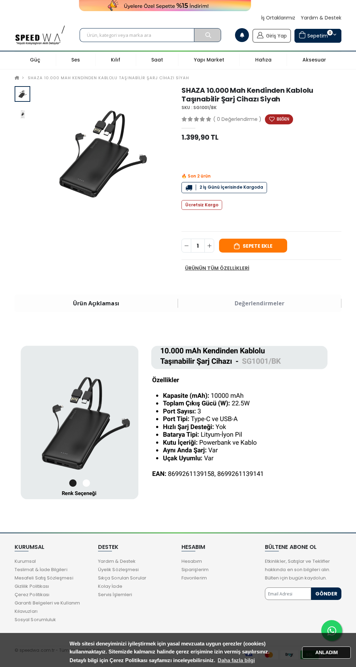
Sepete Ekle (258, 245)
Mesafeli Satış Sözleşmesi (44, 578)
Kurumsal (25, 561)
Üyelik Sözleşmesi (118, 569)
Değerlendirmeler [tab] (260, 303)
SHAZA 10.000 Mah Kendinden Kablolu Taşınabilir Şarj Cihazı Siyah (108, 78)
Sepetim (318, 34)
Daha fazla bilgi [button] (236, 660)
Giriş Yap (276, 35)
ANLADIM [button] (326, 652)
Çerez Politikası (32, 594)
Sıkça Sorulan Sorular (122, 578)
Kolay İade (110, 586)
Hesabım (191, 561)
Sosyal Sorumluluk (35, 619)
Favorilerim (194, 578)
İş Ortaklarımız (278, 18)
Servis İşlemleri (115, 594)
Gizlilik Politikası (32, 586)
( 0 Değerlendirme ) (237, 119)
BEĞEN (283, 119)
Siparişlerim (195, 569)
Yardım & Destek (321, 18)
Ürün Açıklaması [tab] (96, 303)
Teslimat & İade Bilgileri (41, 569)
